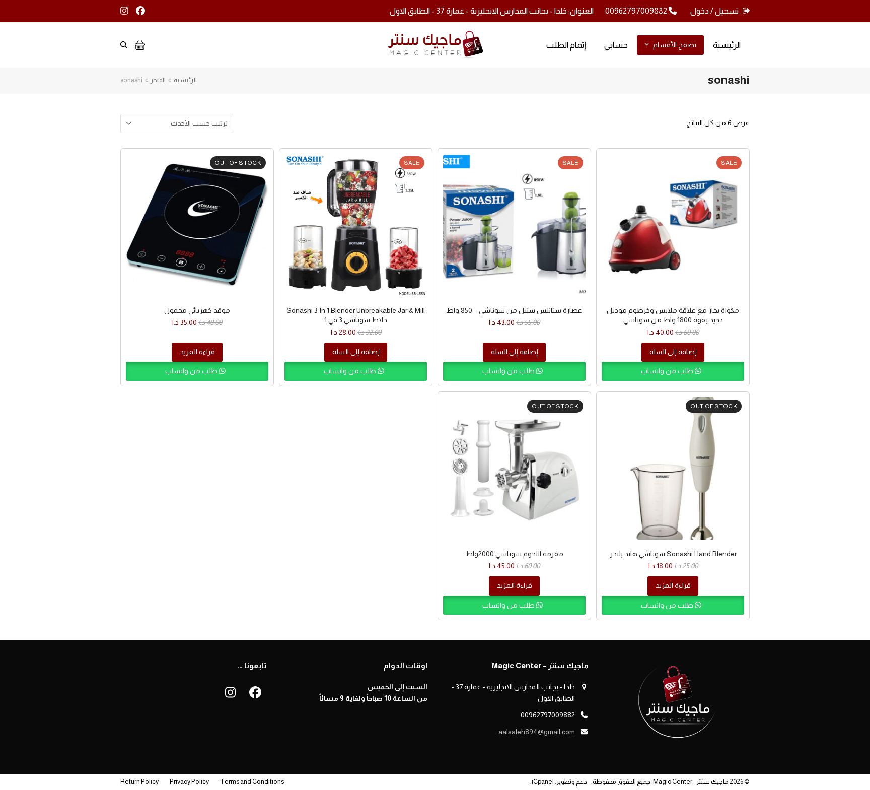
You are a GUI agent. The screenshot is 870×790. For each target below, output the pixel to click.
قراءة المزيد (197, 352)
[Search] (123, 44)
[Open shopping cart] (138, 45)
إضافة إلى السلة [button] (673, 352)
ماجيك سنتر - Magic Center (691, 781)
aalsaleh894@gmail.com (536, 732)
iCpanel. (542, 781)
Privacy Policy (189, 781)
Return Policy (139, 781)
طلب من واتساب (668, 371)
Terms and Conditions (252, 781)
